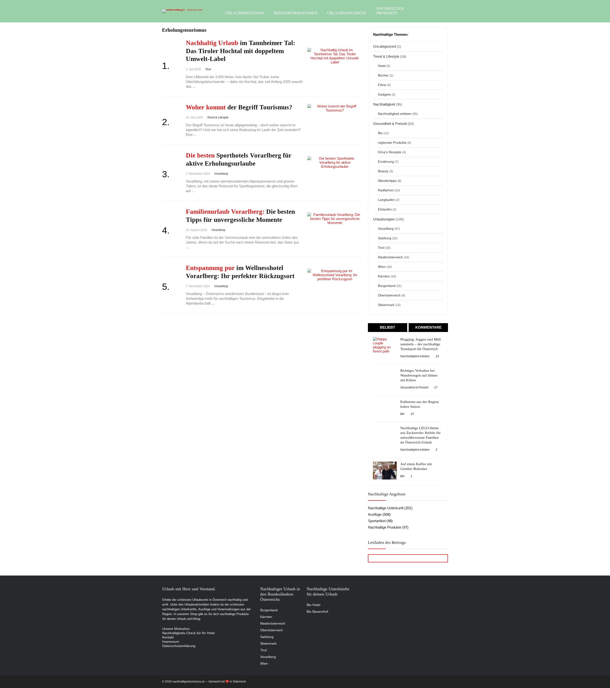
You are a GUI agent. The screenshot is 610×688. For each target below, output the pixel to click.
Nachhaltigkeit (384, 104)
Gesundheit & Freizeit (390, 124)
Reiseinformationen (295, 13)
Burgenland (386, 286)
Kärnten (384, 276)
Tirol (208, 69)
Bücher (383, 75)
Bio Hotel (313, 605)
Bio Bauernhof (317, 611)
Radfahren (386, 190)
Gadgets (384, 94)
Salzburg (384, 238)
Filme (382, 85)
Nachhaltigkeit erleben (395, 114)
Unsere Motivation (176, 629)
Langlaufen (386, 200)
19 (437, 356)
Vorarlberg (221, 173)
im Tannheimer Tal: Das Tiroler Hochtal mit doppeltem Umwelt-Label (240, 50)
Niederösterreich (390, 257)
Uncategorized (384, 46)
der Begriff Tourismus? (239, 107)
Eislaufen (385, 209)
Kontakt (168, 637)
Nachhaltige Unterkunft (385, 508)
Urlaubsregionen (244, 13)
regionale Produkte (392, 142)
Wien (382, 267)
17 (435, 387)
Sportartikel (377, 521)
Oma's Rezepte (389, 152)
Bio (380, 133)
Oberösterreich (389, 295)
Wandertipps (387, 181)
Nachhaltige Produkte (390, 10)
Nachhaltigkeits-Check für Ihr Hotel (188, 633)
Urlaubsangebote (346, 13)
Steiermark (386, 305)
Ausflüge (374, 514)
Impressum (170, 641)
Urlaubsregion (384, 219)
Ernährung (386, 161)
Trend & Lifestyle (218, 117)
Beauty (383, 171)
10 (412, 414)
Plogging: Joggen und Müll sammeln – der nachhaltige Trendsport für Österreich (420, 344)
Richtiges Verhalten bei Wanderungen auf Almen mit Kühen (418, 375)
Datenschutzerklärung (178, 646)
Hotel (382, 66)
